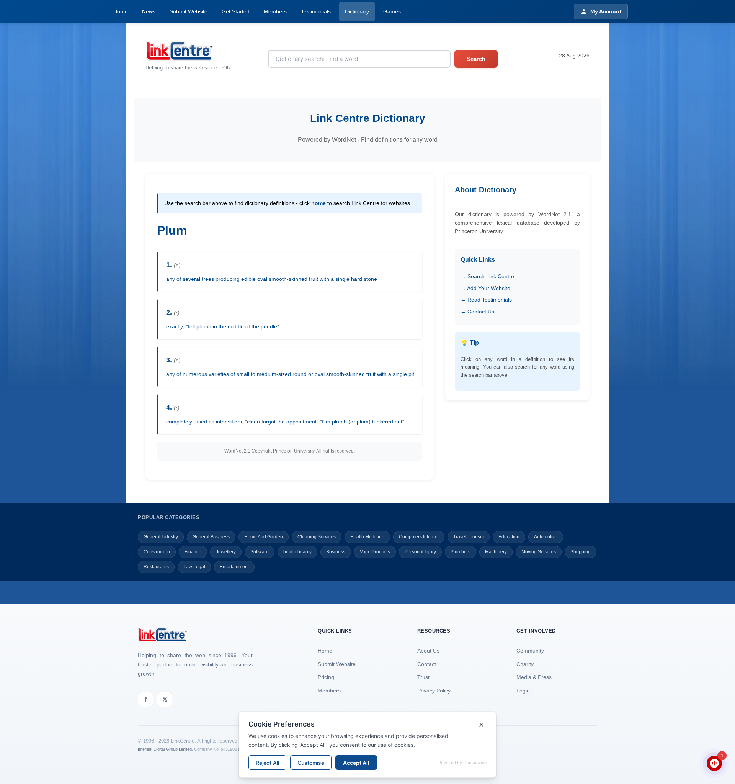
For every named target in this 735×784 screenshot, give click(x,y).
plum (363, 421)
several (191, 279)
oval (262, 279)
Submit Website (188, 11)
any (170, 279)
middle (236, 326)
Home (120, 11)
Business (335, 551)
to (253, 374)
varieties (219, 374)
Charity (525, 664)
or (310, 374)
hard (356, 279)
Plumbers (460, 551)
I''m (326, 421)
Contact (426, 664)
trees (208, 279)
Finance (193, 551)
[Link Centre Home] (187, 50)
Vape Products (375, 551)
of (178, 279)
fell (191, 326)
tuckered (382, 421)
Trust (423, 677)
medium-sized (274, 374)
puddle (269, 326)
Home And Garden (263, 537)
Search (476, 59)
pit (411, 374)
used (201, 421)
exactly (174, 326)
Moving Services (538, 551)
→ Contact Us (477, 311)
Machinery (496, 551)
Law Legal (194, 566)
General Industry (161, 537)
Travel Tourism (468, 537)
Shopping (580, 551)
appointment (301, 421)
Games (392, 11)
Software (259, 551)
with (324, 279)
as (211, 421)
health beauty (297, 551)
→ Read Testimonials (486, 300)
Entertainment (234, 566)
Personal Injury (420, 551)
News (148, 11)
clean (253, 421)
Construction (157, 551)
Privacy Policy (434, 690)
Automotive (545, 537)
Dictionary (357, 11)
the (222, 326)
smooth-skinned (288, 279)
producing (228, 279)
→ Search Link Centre (487, 276)
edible (248, 279)
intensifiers (229, 421)
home (318, 203)
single (342, 279)
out (398, 421)
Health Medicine (367, 537)
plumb (203, 326)
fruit (313, 279)
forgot (268, 421)
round (299, 374)
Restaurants (156, 566)
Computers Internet (419, 537)
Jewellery (226, 551)
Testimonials (316, 11)
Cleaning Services (316, 537)
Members (275, 11)
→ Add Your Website (485, 288)
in (215, 326)
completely (179, 421)
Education (508, 537)
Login (523, 690)
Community (530, 651)
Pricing (326, 677)
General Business (211, 537)
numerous (195, 374)
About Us (428, 651)
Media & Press (534, 677)
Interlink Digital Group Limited (165, 749)
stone (370, 279)
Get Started (236, 11)
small (243, 374)
